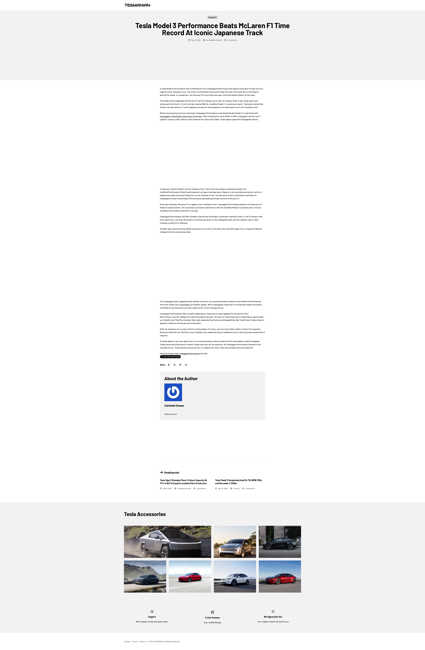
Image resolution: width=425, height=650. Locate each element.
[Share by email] (186, 365)
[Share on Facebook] (169, 365)
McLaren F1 (212, 17)
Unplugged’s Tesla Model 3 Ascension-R (177, 116)
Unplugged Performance (189, 353)
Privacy (142, 641)
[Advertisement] (212, 63)
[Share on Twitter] (174, 365)
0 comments (232, 40)
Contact (127, 641)
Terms (134, 641)
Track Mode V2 (185, 304)
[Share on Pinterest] (180, 365)
